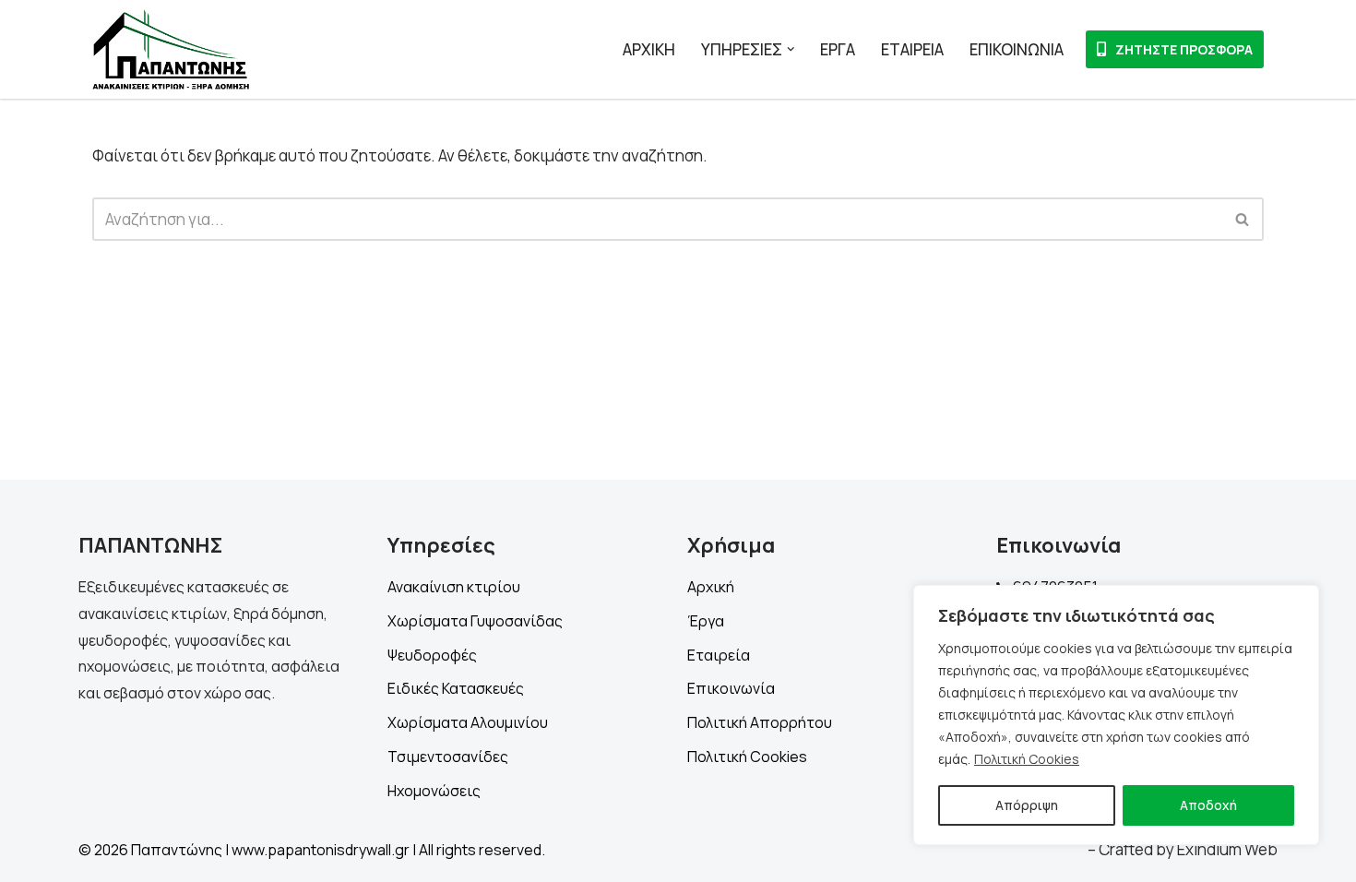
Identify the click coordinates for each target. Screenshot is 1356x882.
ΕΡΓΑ (837, 49)
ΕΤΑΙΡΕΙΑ (912, 49)
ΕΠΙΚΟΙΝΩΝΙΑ (1016, 49)
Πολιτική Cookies (1026, 759)
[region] (1116, 715)
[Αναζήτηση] (1243, 219)
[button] (791, 49)
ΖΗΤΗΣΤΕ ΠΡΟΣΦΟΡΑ (1184, 49)
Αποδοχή (1208, 805)
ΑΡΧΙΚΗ (649, 49)
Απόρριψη (1026, 805)
